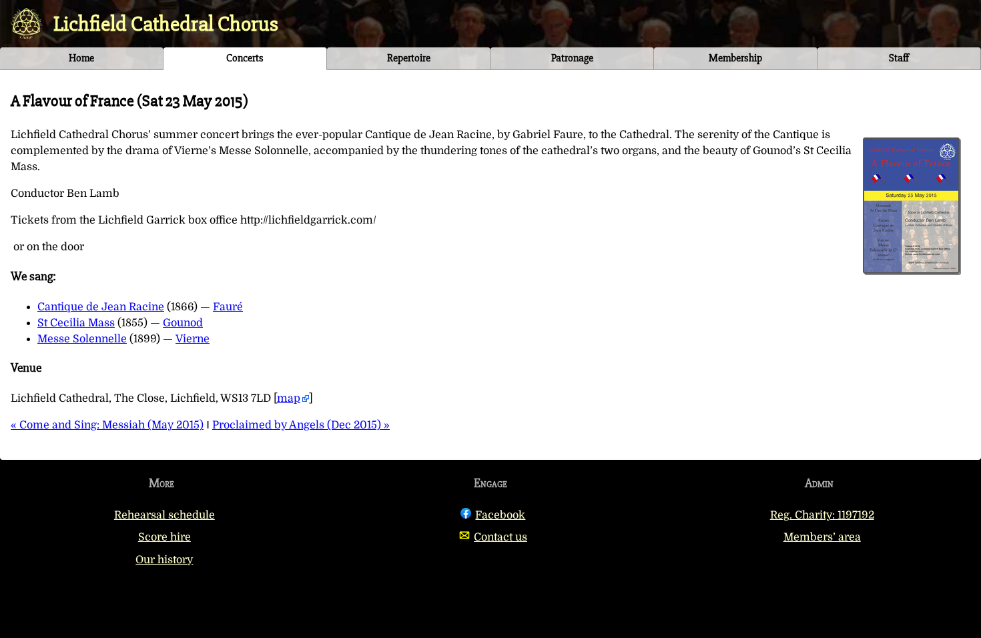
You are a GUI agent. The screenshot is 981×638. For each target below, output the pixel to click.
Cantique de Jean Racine (100, 307)
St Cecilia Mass (76, 323)
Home (81, 58)
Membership (735, 58)
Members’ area (822, 537)
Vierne (193, 339)
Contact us (500, 537)
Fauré (228, 307)
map (288, 398)
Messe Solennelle (82, 339)
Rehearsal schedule (164, 515)
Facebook (500, 515)
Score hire (164, 537)
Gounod (183, 323)
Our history (164, 560)
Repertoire (408, 58)
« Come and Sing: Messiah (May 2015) (107, 425)
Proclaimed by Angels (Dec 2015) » (301, 425)
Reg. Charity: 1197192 (822, 515)
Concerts (245, 58)
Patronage (572, 58)
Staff (899, 58)
